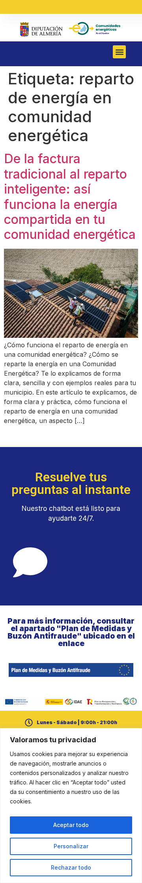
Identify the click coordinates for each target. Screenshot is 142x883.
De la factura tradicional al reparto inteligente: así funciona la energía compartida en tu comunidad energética (70, 196)
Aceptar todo (71, 825)
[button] (119, 51)
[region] (71, 805)
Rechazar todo (71, 867)
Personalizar (71, 846)
